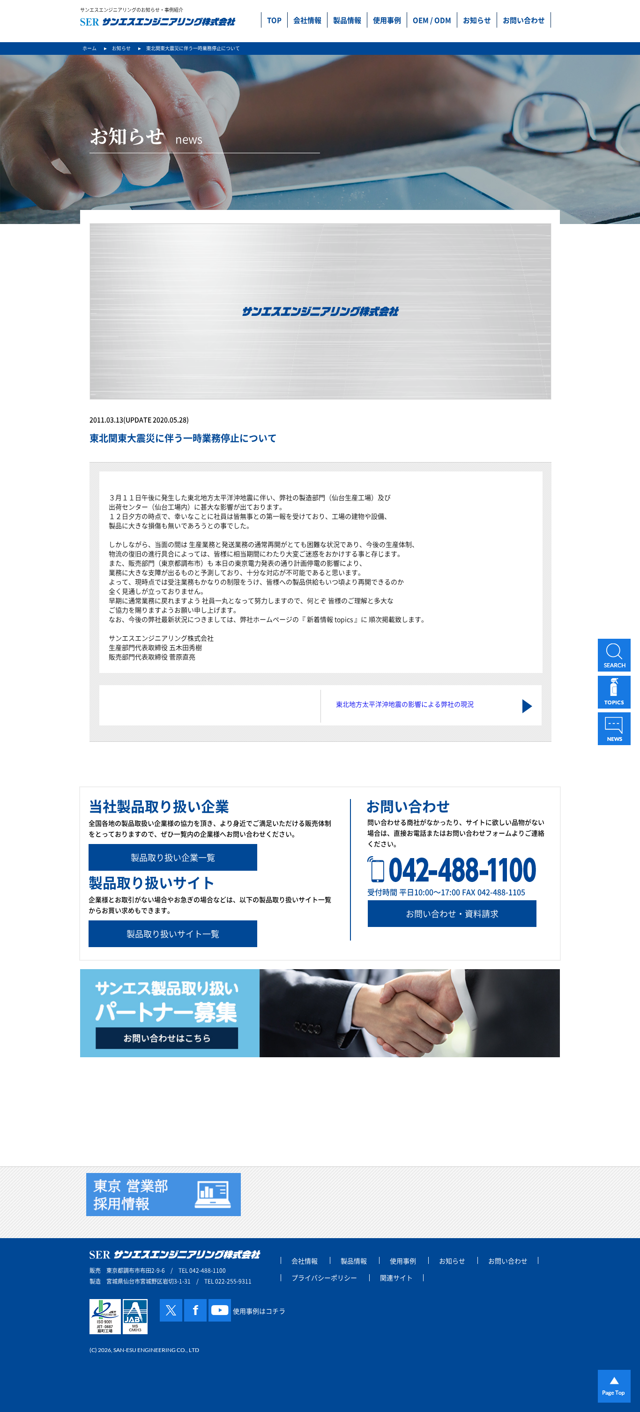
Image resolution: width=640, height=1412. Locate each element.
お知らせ (477, 20)
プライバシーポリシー (324, 1277)
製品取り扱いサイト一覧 (173, 933)
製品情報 (347, 20)
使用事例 (387, 20)
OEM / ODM (432, 20)
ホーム (89, 48)
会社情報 (307, 20)
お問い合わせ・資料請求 (452, 913)
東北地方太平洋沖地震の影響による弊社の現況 (405, 704)
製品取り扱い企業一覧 (173, 857)
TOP (274, 20)
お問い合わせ (524, 20)
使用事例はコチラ (259, 1310)
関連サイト (396, 1277)
